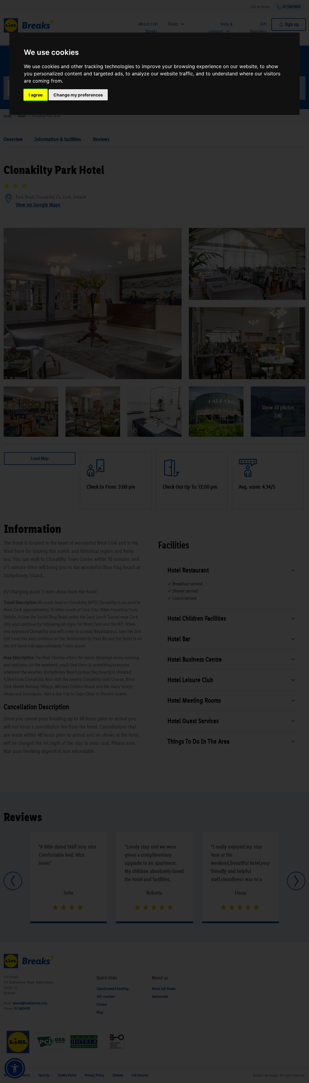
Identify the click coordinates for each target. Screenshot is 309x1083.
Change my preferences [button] (78, 94)
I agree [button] (36, 94)
